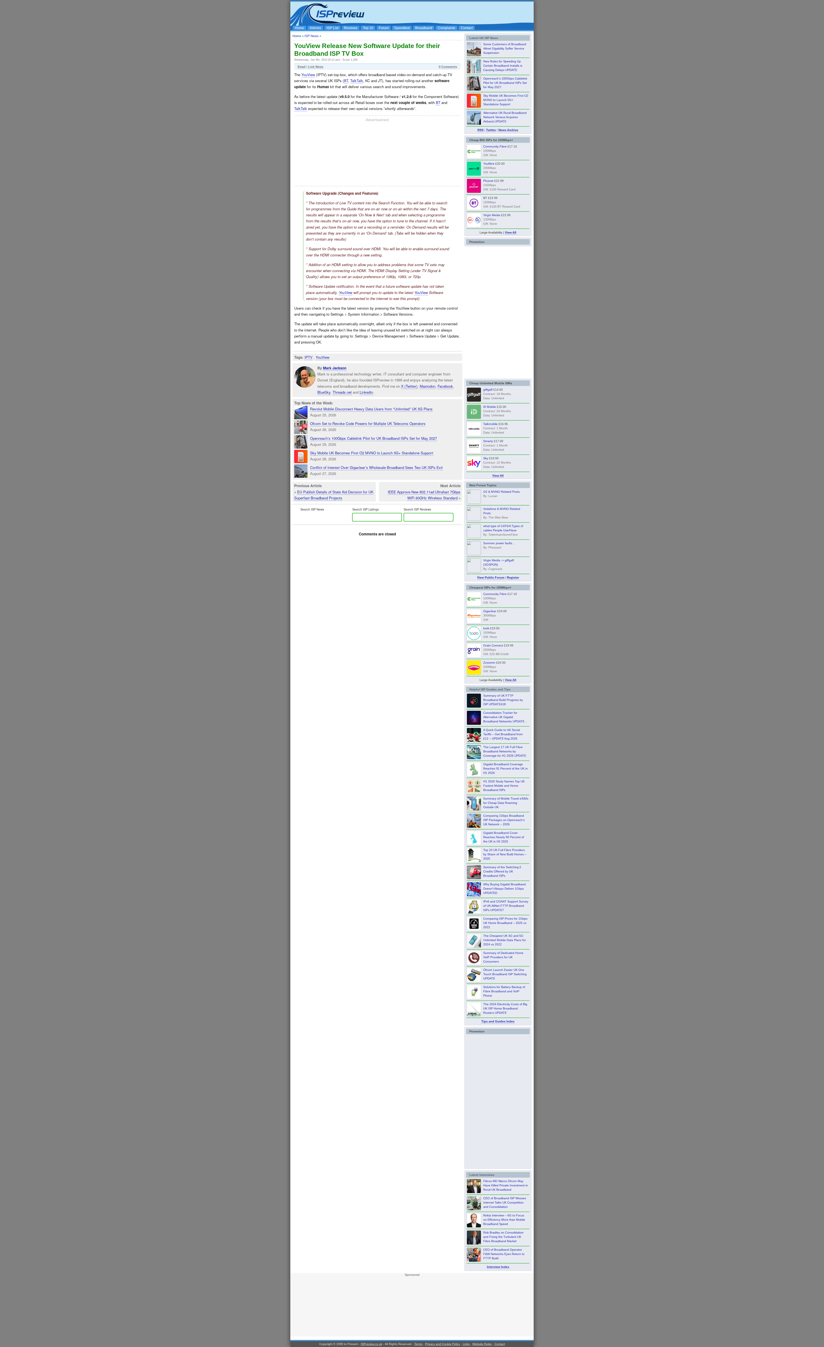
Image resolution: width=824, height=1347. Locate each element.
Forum (384, 28)
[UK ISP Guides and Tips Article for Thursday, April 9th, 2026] (474, 809)
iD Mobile (489, 406)
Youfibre (488, 163)
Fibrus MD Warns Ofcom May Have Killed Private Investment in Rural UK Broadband (505, 1185)
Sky (485, 458)
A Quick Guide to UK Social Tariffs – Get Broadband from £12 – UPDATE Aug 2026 (503, 734)
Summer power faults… (499, 543)
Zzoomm (489, 662)
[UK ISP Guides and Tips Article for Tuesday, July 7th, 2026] (474, 775)
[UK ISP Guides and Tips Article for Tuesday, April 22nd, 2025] (474, 878)
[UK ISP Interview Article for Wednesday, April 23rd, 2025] (474, 1260)
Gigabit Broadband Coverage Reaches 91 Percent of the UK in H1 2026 (505, 768)
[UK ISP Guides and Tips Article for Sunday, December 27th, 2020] (474, 895)
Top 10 (368, 28)
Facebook (445, 386)
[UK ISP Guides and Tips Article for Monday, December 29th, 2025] (474, 723)
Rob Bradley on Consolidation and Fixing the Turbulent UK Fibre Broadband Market (503, 1237)
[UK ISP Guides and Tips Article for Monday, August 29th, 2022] (474, 741)
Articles (315, 28)
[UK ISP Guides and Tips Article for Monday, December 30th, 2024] (474, 946)
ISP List (332, 28)
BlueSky (323, 392)
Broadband (423, 28)
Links (466, 1344)
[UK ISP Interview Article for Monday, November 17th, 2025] (474, 1226)
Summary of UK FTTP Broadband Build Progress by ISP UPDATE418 (503, 700)
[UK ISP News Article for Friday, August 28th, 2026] (474, 106)
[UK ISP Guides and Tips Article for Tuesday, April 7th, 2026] (474, 826)
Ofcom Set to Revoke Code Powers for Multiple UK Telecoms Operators (368, 423)
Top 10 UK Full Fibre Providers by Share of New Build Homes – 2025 (504, 854)
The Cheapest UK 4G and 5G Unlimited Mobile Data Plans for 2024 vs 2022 (504, 940)
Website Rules (482, 1344)
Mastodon (427, 386)
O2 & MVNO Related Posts (501, 491)
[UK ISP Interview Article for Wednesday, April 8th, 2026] (474, 1209)
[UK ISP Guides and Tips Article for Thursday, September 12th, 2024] (474, 980)
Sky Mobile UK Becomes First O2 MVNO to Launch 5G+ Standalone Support (371, 452)
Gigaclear (489, 611)
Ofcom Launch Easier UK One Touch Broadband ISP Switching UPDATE (505, 974)
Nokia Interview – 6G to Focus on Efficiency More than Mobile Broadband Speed (504, 1220)
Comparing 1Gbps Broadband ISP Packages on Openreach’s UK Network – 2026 (504, 820)
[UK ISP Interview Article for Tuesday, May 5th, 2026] (474, 1192)
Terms (418, 1344)
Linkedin (366, 392)
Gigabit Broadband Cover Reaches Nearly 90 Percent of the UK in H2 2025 (503, 837)
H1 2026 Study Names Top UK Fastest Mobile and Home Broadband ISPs (504, 786)
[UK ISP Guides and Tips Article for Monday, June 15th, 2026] (474, 792)
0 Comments (448, 66)
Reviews (350, 28)
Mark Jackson (334, 368)
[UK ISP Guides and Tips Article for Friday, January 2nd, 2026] (474, 843)
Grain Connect (493, 645)
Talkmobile (490, 424)
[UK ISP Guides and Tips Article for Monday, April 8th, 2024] (474, 912)
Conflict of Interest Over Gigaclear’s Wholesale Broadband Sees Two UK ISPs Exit (376, 467)
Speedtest (402, 28)
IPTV (308, 357)
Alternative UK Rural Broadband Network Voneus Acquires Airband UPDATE (505, 117)
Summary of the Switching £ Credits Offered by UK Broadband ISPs (502, 871)
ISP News (311, 36)
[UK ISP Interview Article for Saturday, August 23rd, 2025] (474, 1243)
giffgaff (487, 389)
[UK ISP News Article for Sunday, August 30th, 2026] (474, 72)
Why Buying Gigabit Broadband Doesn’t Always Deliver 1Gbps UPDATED (504, 889)
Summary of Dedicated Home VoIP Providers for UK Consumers (503, 957)
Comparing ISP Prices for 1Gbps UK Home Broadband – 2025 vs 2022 (505, 923)
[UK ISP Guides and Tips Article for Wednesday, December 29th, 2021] (474, 998)
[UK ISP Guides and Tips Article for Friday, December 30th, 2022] (474, 963)
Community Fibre (495, 146)
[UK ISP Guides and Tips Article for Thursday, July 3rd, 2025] (474, 861)
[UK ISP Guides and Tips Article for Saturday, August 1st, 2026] (474, 758)
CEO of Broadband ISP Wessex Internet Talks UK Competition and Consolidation (504, 1202)
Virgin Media (491, 215)
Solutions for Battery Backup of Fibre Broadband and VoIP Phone (504, 991)
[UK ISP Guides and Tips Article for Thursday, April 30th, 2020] (474, 706)
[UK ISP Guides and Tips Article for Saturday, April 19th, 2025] (474, 929)
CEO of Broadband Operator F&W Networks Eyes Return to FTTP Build (503, 1254)
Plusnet (488, 180)
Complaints (446, 28)
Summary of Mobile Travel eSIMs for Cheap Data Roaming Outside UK (505, 803)
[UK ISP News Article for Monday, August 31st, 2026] (474, 55)
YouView (308, 74)
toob (486, 628)
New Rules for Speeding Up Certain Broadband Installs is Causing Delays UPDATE (502, 66)
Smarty (488, 441)
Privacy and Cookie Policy (442, 1344)
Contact (467, 28)
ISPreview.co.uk (371, 1344)
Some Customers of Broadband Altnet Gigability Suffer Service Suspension (504, 48)
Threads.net (342, 392)
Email (302, 66)
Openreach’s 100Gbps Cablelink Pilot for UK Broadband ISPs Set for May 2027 (373, 438)
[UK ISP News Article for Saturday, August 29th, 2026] (474, 89)
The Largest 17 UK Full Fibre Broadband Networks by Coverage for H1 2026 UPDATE (504, 751)
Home (299, 28)
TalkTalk (356, 80)
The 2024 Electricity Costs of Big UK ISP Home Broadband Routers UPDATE (505, 1008)
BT (346, 80)
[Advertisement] (454, 13)
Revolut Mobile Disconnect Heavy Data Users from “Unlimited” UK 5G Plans (371, 408)
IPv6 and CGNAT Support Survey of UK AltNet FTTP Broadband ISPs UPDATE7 (505, 906)
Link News (315, 66)
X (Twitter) (409, 386)
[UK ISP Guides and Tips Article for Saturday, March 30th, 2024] (474, 1015)
